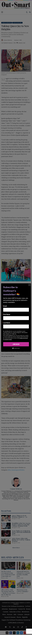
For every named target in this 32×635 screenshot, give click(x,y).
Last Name (6, 322)
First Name (6, 314)
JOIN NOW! (16, 344)
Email (5, 306)
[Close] (29, 285)
